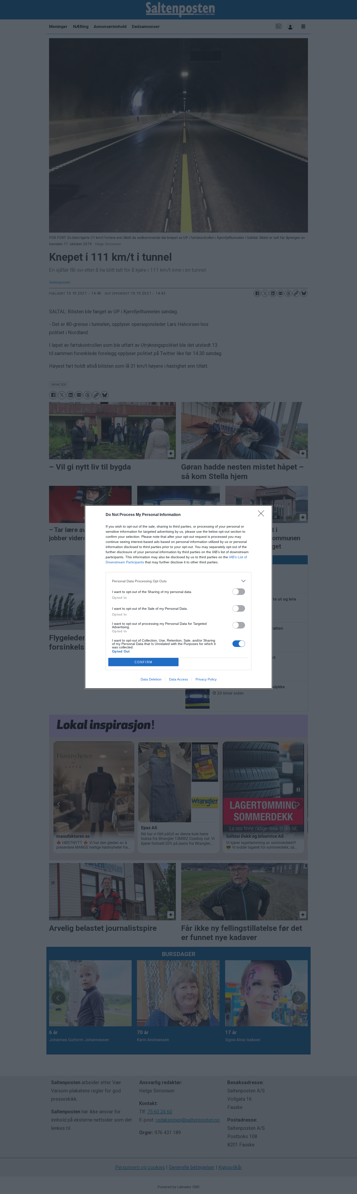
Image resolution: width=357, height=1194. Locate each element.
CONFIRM (144, 662)
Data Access (178, 679)
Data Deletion (151, 679)
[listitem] (178, 581)
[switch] (238, 591)
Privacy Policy (206, 679)
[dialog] (178, 597)
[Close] (262, 515)
